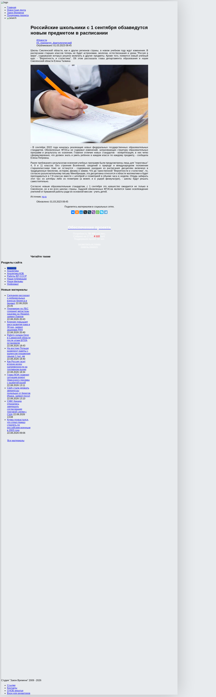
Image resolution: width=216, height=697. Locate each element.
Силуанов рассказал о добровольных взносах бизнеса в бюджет (18, 299)
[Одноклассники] (77, 212)
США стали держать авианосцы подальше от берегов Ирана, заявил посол (18, 392)
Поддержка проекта (18, 15)
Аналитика (13, 271)
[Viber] (93, 212)
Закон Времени (15, 12)
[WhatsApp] (97, 212)
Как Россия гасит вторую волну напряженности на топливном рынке (17, 365)
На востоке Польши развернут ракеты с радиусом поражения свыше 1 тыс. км (18, 352)
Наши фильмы (15, 281)
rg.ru (44, 196)
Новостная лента (16, 10)
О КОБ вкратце (15, 690)
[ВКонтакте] (73, 212)
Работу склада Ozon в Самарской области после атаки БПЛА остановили (18, 339)
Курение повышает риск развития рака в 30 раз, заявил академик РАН (18, 326)
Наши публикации (17, 279)
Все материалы (15, 440)
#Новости (41, 40)
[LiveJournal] (89, 212)
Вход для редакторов (18, 693)
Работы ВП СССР (17, 276)
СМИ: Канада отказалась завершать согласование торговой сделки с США (17, 408)
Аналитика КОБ (15, 273)
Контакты (12, 688)
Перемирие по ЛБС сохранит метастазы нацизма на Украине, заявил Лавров (18, 312)
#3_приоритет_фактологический (54, 43)
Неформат (13, 284)
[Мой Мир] (81, 212)
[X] (85, 212)
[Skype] (101, 212)
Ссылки (11, 685)
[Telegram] (106, 212)
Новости (11, 268)
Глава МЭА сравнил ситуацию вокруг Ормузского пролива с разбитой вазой (18, 378)
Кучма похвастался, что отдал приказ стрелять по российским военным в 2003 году (18, 425)
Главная (11, 7)
